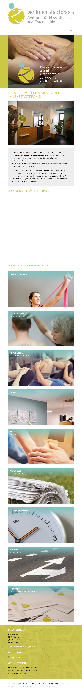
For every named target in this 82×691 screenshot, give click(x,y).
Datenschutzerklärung (25, 686)
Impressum (12, 686)
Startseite (64, 684)
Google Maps (15, 657)
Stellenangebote (40, 686)
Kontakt (50, 686)
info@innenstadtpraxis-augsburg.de (23, 647)
